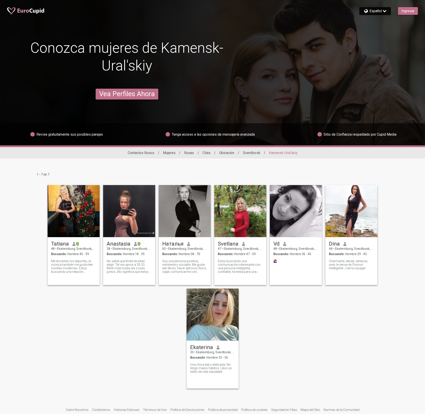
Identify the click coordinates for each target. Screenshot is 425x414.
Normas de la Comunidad (341, 410)
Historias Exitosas (126, 410)
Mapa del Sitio (310, 410)
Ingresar (408, 11)
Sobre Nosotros (77, 410)
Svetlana (228, 244)
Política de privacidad (223, 410)
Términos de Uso (155, 410)
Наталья (173, 244)
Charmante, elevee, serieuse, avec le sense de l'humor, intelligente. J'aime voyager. (348, 264)
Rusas (189, 153)
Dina (334, 244)
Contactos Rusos (141, 153)
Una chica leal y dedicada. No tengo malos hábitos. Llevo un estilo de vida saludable (211, 368)
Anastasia (118, 244)
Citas (207, 153)
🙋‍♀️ (275, 261)
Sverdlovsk (251, 153)
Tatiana (60, 244)
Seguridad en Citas (284, 410)
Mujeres (169, 153)
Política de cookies (254, 410)
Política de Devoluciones (187, 410)
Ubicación (226, 153)
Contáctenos (101, 410)
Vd (276, 244)
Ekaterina (201, 347)
